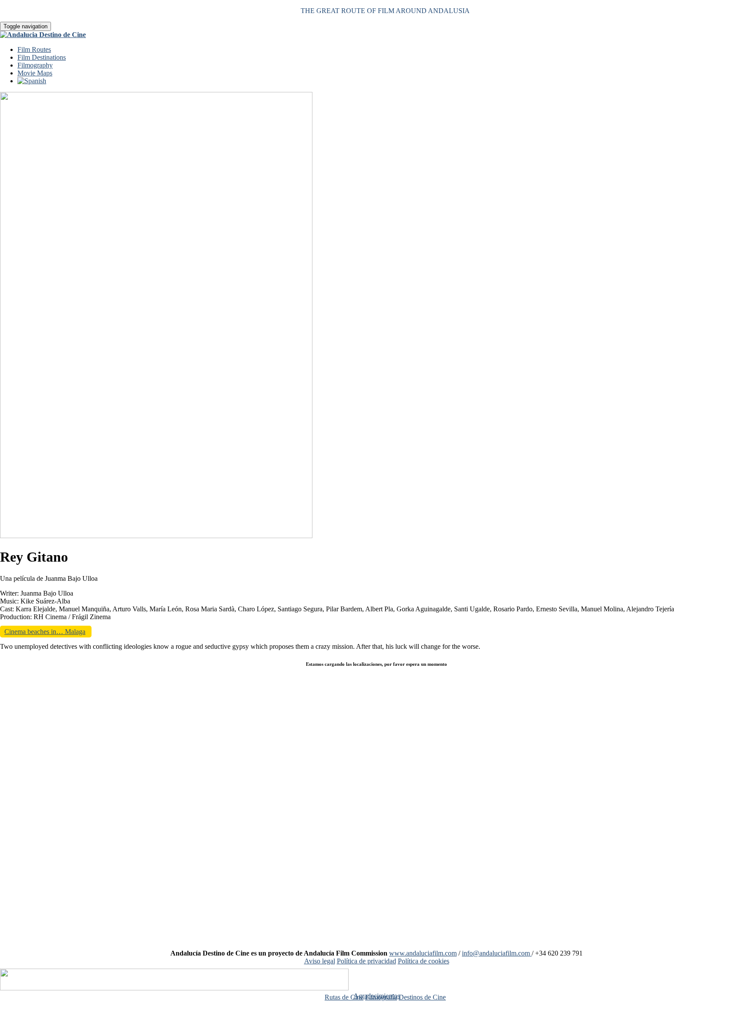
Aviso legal (319, 961)
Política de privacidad (366, 961)
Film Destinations (41, 57)
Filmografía (381, 997)
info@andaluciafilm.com (497, 953)
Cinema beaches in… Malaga (44, 631)
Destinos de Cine (422, 997)
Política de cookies (423, 961)
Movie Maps (34, 73)
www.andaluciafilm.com (423, 953)
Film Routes (34, 49)
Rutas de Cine (344, 997)
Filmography (35, 65)
